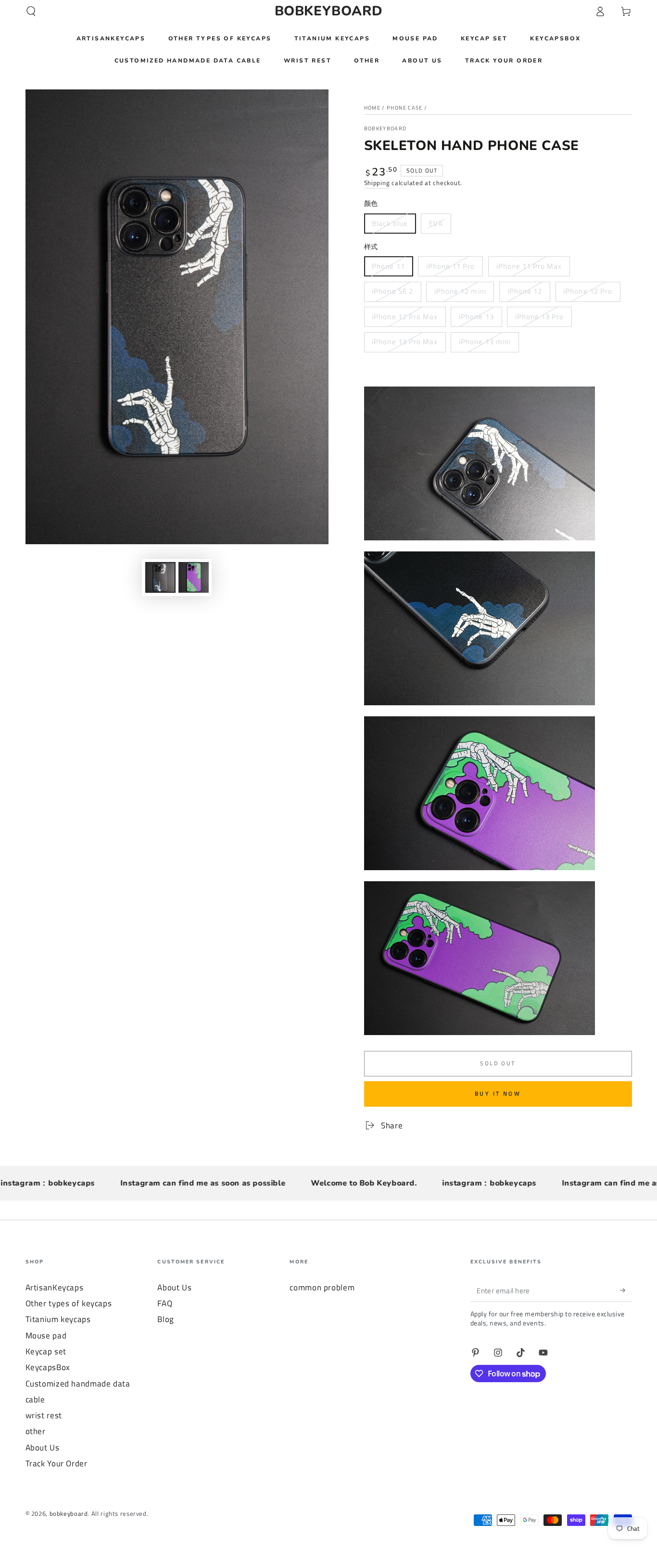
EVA (436, 223)
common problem (322, 1287)
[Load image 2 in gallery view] (193, 577)
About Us (42, 1447)
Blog (165, 1319)
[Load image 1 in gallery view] (160, 577)
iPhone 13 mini (485, 341)
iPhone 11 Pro (450, 266)
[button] (31, 11)
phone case (405, 108)
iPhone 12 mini (460, 291)
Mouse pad (46, 1335)
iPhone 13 (476, 316)
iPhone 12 (524, 291)
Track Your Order (56, 1463)
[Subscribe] (626, 1290)
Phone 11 (388, 266)
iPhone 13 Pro (539, 316)
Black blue (390, 223)
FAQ (164, 1303)
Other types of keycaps (68, 1303)
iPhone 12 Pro (587, 291)
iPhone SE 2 (392, 291)
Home (372, 108)
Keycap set (45, 1351)
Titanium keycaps (58, 1319)
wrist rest (43, 1415)
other (35, 1431)
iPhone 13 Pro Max (405, 341)
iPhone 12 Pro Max (405, 316)
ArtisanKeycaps (54, 1287)
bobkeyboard (385, 128)
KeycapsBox (47, 1367)
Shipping (377, 182)
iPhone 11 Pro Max (529, 266)
